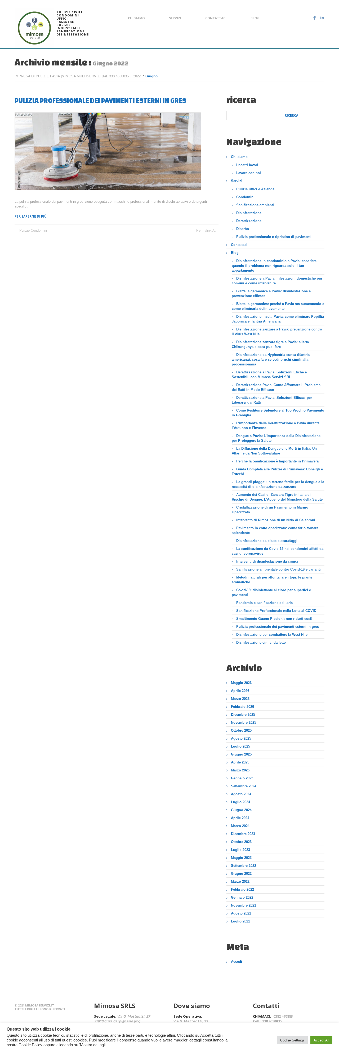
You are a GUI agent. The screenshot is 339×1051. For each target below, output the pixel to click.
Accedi (236, 962)
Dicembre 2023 (243, 834)
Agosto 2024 (241, 794)
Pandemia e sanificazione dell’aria (264, 603)
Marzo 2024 (240, 826)
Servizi (175, 18)
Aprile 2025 (240, 762)
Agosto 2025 (241, 738)
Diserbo (242, 229)
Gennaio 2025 (242, 778)
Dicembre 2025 (243, 715)
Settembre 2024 (243, 786)
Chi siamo (136, 18)
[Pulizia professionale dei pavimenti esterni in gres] (108, 151)
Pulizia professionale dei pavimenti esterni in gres (100, 100)
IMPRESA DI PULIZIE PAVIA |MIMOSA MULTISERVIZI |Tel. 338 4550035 (72, 76)
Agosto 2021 (241, 913)
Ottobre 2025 (241, 730)
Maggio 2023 (241, 858)
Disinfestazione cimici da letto (261, 642)
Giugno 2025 (241, 754)
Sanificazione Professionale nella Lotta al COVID (276, 611)
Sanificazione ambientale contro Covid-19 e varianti (278, 569)
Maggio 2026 (241, 683)
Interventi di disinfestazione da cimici (267, 561)
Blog (255, 18)
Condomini (245, 197)
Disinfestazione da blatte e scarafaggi (266, 541)
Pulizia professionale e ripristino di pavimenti (273, 237)
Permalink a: (206, 230)
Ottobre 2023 (241, 842)
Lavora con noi (248, 173)
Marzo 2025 (240, 770)
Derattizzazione (248, 221)
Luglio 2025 (240, 746)
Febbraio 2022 (242, 889)
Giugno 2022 (241, 874)
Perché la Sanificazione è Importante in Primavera (277, 461)
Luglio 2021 (240, 921)
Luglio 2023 (240, 850)
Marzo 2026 (240, 699)
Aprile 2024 (240, 818)
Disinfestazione (248, 213)
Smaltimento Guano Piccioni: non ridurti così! (274, 619)
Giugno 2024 (241, 810)
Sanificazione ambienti (255, 205)
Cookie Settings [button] (292, 1040)
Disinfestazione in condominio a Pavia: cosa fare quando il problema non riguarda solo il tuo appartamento (274, 265)
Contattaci (215, 18)
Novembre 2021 (243, 905)
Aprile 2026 (240, 691)
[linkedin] (322, 18)
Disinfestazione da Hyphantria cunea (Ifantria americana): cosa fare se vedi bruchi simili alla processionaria (271, 359)
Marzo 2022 (240, 882)
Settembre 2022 (243, 866)
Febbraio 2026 (242, 707)
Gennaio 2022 (242, 897)
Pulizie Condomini (33, 230)
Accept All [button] (321, 1040)
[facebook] (314, 18)
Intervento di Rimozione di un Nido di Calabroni (275, 520)
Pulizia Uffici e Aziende (255, 189)
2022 (137, 76)
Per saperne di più (31, 216)
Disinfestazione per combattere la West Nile (271, 635)
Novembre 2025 (243, 723)
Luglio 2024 (240, 802)
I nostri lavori (247, 165)
